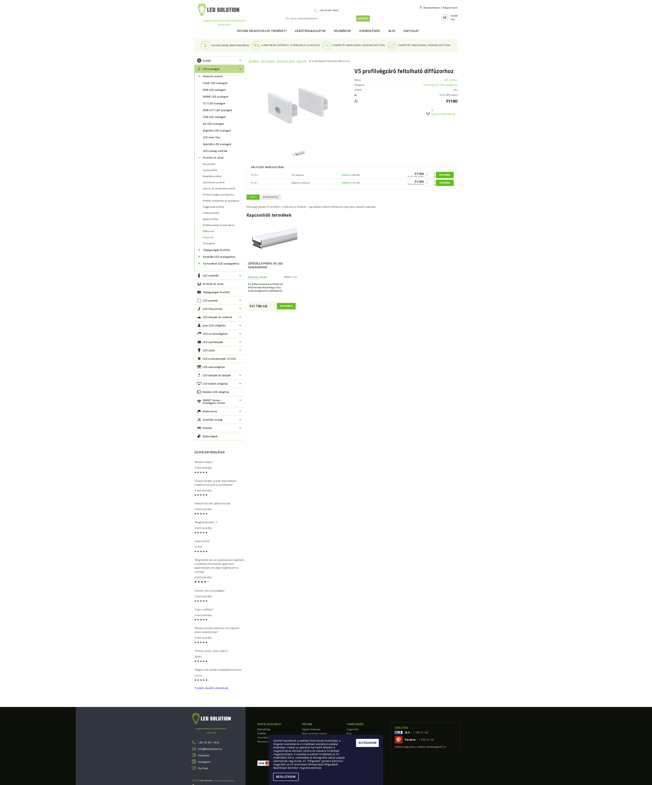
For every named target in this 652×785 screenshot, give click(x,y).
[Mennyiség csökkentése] (434, 176)
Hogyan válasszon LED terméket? (262, 31)
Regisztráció (450, 7)
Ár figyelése (436, 112)
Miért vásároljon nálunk (314, 733)
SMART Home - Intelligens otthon (214, 401)
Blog (391, 31)
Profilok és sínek (213, 158)
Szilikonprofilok (211, 213)
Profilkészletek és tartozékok (218, 225)
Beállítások (286, 776)
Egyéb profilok (210, 219)
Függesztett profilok (213, 207)
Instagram (204, 762)
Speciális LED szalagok (217, 144)
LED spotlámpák (213, 342)
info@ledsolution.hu (210, 749)
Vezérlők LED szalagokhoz (219, 257)
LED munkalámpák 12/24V (219, 359)
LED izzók (209, 350)
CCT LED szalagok (214, 103)
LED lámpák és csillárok (217, 317)
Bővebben (286, 306)
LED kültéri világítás (215, 384)
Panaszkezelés (265, 741)
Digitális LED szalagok (217, 130)
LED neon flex (211, 137)
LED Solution (451, 80)
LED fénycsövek (212, 309)
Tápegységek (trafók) (216, 250)
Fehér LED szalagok (215, 83)
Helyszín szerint (213, 76)
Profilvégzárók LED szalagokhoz (440, 85)
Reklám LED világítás (216, 392)
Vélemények (342, 31)
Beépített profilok (212, 176)
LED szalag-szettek (215, 151)
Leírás (253, 197)
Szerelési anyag (212, 420)
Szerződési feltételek (268, 737)
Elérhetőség (263, 729)
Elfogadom (367, 742)
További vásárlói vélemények (211, 688)
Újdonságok (210, 436)
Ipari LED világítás (214, 325)
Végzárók (208, 237)
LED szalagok (211, 69)
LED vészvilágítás (214, 367)
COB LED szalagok (214, 117)
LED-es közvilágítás (215, 334)
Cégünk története (311, 729)
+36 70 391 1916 (208, 742)
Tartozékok (209, 243)
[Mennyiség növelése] (434, 173)
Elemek (207, 428)
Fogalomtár (352, 729)
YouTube (203, 768)
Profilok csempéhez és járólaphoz (221, 200)
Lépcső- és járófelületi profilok (219, 188)
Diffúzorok (208, 231)
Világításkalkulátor (310, 31)
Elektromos (210, 411)
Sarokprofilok (210, 170)
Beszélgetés (270, 197)
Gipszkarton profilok (214, 182)
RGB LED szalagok (214, 90)
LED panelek (210, 300)
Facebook (203, 755)
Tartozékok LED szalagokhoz (221, 263)
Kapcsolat (411, 31)
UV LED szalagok (213, 124)
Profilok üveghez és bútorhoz (218, 194)
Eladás (207, 61)
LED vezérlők (211, 275)
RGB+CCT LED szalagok (217, 110)
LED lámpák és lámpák (217, 375)
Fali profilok (209, 164)
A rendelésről (369, 31)
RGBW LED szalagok (215, 96)
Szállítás (261, 733)
